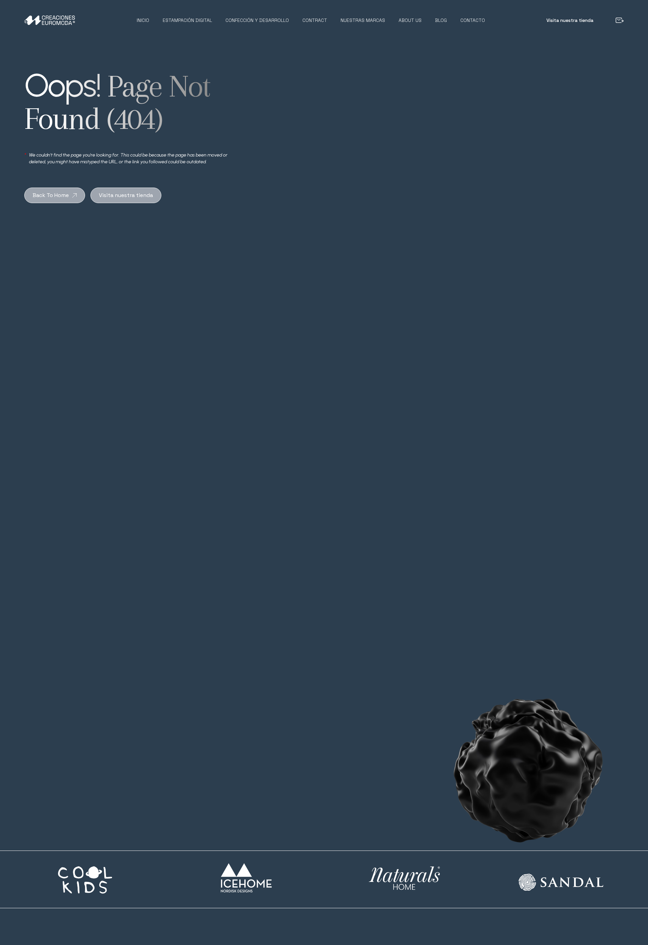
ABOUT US (410, 20)
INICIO (143, 20)
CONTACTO (472, 20)
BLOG (441, 20)
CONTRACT (314, 20)
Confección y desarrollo (257, 20)
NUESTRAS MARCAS (363, 20)
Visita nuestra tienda (569, 20)
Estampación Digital (187, 20)
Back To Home (51, 195)
